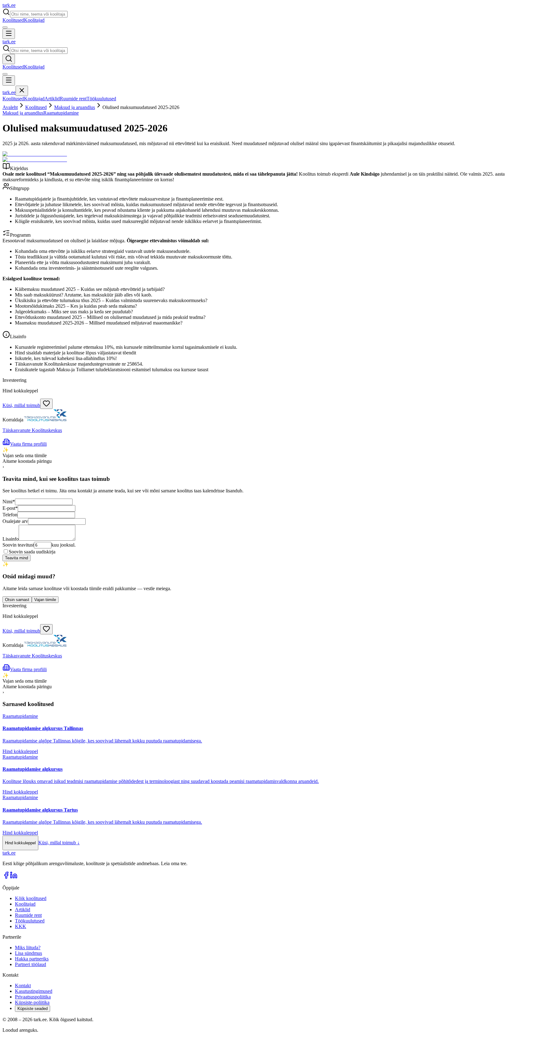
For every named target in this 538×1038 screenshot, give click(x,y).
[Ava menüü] (8, 34)
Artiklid (52, 98)
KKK (20, 926)
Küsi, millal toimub (21, 405)
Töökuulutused (101, 98)
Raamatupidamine (61, 113)
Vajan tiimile (45, 599)
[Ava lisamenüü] (4, 27)
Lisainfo (10, 539)
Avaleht (10, 107)
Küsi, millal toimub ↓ (59, 842)
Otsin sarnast (17, 599)
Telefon (9, 514)
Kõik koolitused (30, 898)
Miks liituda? (27, 947)
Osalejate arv (15, 521)
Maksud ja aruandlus (74, 107)
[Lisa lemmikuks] (46, 404)
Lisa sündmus (28, 953)
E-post (10, 508)
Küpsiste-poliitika (32, 1002)
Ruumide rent (73, 98)
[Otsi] (8, 59)
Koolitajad (34, 20)
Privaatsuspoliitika (33, 996)
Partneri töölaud (30, 964)
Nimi (8, 501)
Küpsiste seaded (32, 1008)
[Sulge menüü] (22, 91)
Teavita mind (16, 558)
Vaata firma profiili (28, 444)
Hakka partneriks (32, 958)
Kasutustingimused (33, 991)
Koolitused (13, 20)
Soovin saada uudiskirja (32, 551)
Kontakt (23, 985)
